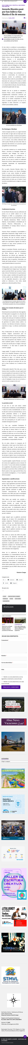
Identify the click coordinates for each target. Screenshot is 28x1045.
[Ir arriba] (25, 1036)
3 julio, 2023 (12, 18)
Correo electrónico (7, 662)
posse (11, 598)
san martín (6, 601)
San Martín (5, 6)
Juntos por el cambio (14, 596)
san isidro (18, 598)
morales (5, 598)
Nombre (4, 655)
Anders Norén (9, 1042)
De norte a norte (8, 607)
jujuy (4, 596)
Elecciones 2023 (7, 5)
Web (2, 669)
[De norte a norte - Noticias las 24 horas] (14, 1)
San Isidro (21, 5)
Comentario (5, 640)
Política (15, 5)
